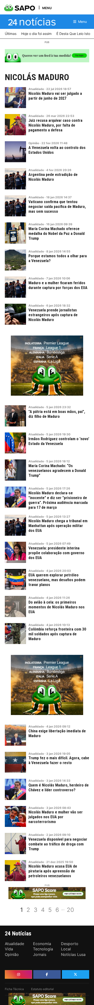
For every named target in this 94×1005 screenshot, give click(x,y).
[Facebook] (46, 974)
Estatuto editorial (42, 989)
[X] (75, 974)
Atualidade (36, 89)
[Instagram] (18, 974)
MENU (47, 8)
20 (70, 909)
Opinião (33, 143)
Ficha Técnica (14, 989)
